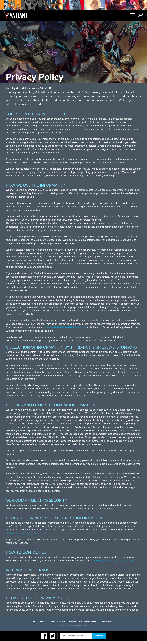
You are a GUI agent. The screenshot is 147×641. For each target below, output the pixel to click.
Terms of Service (57, 621)
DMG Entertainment (88, 621)
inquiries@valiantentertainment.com (66, 327)
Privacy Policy (39, 621)
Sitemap (72, 621)
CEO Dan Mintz (107, 621)
